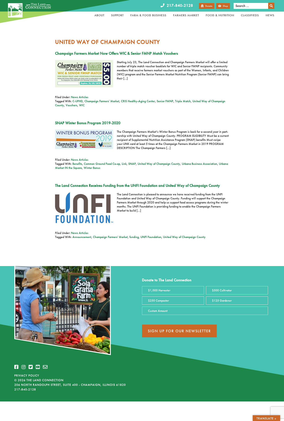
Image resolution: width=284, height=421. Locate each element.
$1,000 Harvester (159, 290)
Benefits (77, 164)
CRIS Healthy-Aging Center (138, 101)
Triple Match (183, 101)
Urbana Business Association (199, 164)
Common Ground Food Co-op (102, 164)
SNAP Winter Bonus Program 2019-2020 (87, 122)
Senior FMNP (165, 101)
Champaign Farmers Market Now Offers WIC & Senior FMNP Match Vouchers (116, 53)
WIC (82, 105)
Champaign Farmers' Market (101, 101)
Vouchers (71, 105)
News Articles (79, 97)
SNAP (132, 164)
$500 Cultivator (222, 290)
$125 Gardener (222, 301)
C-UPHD (77, 101)
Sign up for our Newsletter (179, 330)
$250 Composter (158, 301)
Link (124, 164)
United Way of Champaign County (159, 164)
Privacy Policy (26, 375)
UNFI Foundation (150, 237)
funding (134, 237)
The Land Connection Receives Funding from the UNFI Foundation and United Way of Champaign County (137, 185)
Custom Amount (158, 311)
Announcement (81, 237)
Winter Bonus (92, 168)
